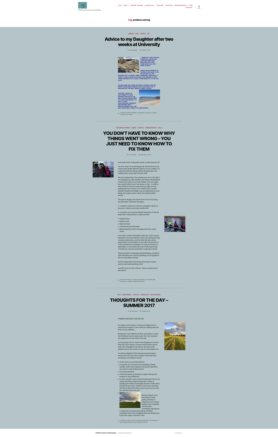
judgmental (145, 420)
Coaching (122, 112)
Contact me (188, 7)
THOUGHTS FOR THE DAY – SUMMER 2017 (139, 302)
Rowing (139, 281)
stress (126, 114)
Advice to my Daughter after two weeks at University (139, 41)
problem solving (151, 127)
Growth (143, 33)
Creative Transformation (108, 433)
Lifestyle (141, 127)
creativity (128, 420)
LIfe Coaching (152, 420)
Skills (160, 127)
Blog (191, 5)
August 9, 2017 (146, 311)
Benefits (131, 33)
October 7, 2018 (146, 50)
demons (133, 420)
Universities (160, 5)
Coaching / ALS (149, 5)
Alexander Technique (136, 5)
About (125, 5)
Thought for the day (142, 422)
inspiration (139, 420)
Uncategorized (155, 294)
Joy (148, 33)
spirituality (145, 294)
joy (151, 112)
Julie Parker (134, 50)
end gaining (141, 279)
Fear (146, 279)
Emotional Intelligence (131, 112)
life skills (149, 279)
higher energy (127, 294)
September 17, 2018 (146, 154)
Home (120, 5)
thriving (130, 114)
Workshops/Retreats (180, 5)
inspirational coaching (144, 112)
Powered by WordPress (125, 433)
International (169, 5)
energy (134, 127)
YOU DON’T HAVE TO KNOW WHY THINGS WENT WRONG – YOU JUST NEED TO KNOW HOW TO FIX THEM (139, 141)
